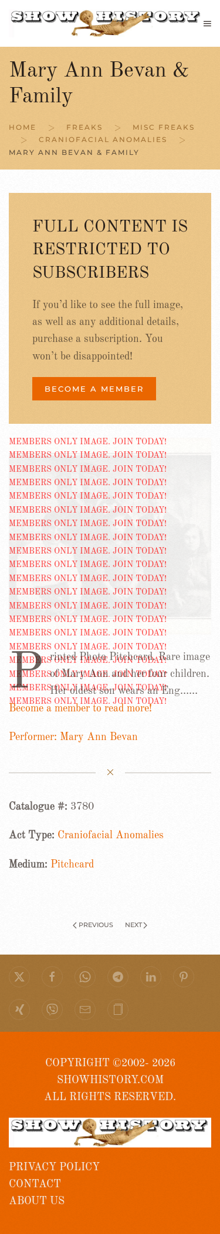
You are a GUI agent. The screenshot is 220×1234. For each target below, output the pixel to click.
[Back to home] (106, 23)
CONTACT (35, 1184)
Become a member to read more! (80, 708)
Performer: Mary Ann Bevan (73, 737)
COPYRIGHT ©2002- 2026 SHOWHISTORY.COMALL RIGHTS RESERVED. (110, 1080)
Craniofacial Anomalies (110, 835)
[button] (207, 23)
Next (133, 925)
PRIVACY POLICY (54, 1167)
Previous (96, 925)
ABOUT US (37, 1201)
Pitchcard (72, 864)
